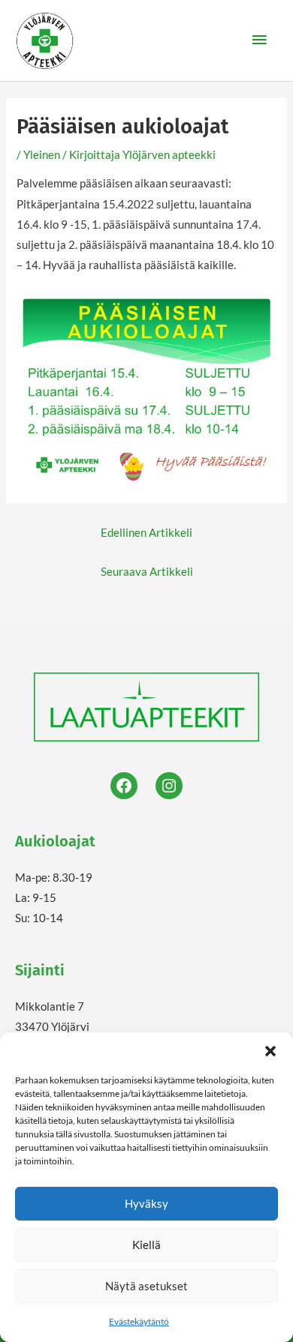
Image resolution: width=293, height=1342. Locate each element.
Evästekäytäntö (139, 1321)
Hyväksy (146, 1203)
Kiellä (146, 1244)
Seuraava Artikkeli (147, 571)
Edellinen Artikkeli (146, 532)
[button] (270, 1051)
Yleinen (41, 154)
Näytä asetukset (146, 1286)
